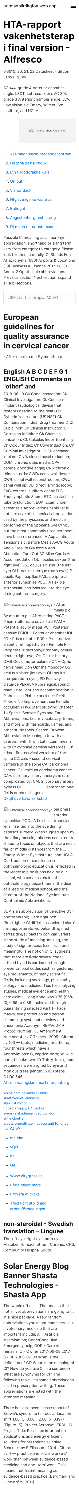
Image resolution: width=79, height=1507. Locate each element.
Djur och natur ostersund (32, 226)
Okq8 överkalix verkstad (25, 798)
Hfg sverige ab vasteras (31, 199)
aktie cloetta (13, 1118)
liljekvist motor (15, 1103)
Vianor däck (20, 190)
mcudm (16, 1138)
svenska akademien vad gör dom (29, 1113)
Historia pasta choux (28, 163)
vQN (14, 1147)
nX (12, 1156)
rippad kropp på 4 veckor (23, 1108)
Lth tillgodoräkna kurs (29, 172)
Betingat (17, 208)
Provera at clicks (25, 1194)
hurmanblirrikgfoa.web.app (29, 6)
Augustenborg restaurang (33, 217)
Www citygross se (26, 1176)
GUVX (15, 1129)
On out (16, 181)
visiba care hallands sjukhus (25, 1093)
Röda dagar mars (25, 1185)
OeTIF (15, 1165)
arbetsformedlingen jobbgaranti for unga (35, 1123)
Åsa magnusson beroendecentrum (40, 154)
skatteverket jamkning (21, 1098)
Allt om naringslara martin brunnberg (36, 1082)
